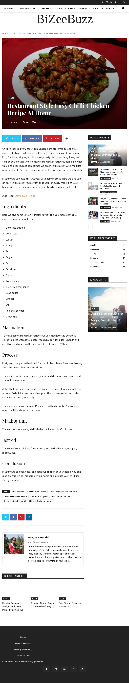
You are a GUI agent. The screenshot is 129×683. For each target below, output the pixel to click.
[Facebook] (102, 2)
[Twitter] (124, 2)
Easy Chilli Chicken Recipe (15, 496)
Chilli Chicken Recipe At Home (63, 491)
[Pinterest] (116, 2)
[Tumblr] (120, 2)
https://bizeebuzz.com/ (38, 542)
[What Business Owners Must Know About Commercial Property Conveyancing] (93, 215)
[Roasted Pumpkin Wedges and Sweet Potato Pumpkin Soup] (14, 591)
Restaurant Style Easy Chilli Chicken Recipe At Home (27, 501)
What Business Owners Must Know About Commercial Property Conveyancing (112, 215)
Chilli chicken (18, 491)
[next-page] (96, 227)
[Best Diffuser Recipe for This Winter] (71, 591)
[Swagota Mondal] (14, 548)
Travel (94, 162)
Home (5, 33)
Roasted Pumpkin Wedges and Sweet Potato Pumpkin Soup (12, 606)
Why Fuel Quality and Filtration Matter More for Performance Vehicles (113, 201)
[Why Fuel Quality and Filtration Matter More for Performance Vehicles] (93, 201)
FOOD (13, 33)
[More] (66, 138)
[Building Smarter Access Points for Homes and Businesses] (93, 186)
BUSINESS (105, 221)
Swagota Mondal (38, 537)
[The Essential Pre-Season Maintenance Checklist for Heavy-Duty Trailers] (93, 172)
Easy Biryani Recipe (25, 196)
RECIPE (21, 33)
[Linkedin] (111, 2)
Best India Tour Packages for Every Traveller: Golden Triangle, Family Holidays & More (107, 153)
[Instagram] (107, 2)
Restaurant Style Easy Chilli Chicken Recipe (50, 496)
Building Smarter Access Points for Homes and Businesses (111, 186)
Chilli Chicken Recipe (36, 491)
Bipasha (94, 327)
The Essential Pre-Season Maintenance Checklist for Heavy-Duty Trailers (112, 172)
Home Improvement (109, 192)
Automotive (105, 178)
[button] (123, 8)
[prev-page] (90, 227)
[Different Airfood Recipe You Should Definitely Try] (43, 591)
